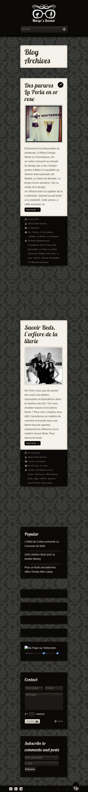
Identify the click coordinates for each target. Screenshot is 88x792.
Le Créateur (53, 236)
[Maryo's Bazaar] (44, 14)
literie (30, 478)
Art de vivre (33, 465)
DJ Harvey (41, 470)
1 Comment (33, 228)
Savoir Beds (34, 483)
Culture (35, 232)
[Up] (75, 786)
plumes (51, 478)
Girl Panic (39, 474)
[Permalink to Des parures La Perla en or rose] (42, 91)
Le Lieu (44, 465)
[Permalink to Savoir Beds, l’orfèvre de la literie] (42, 333)
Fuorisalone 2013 (36, 245)
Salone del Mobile (50, 258)
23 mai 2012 (34, 453)
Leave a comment (36, 461)
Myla (36, 478)
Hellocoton (52, 653)
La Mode (41, 236)
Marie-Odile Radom (37, 223)
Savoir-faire (46, 483)
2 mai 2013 (33, 219)
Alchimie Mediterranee (39, 241)
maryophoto (38, 653)
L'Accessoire (46, 232)
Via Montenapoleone (38, 262)
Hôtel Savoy (51, 474)
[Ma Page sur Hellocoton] (40, 647)
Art (29, 232)
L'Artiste (32, 236)
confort (31, 470)
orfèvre (36, 258)
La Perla (43, 249)
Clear (60, 721)
